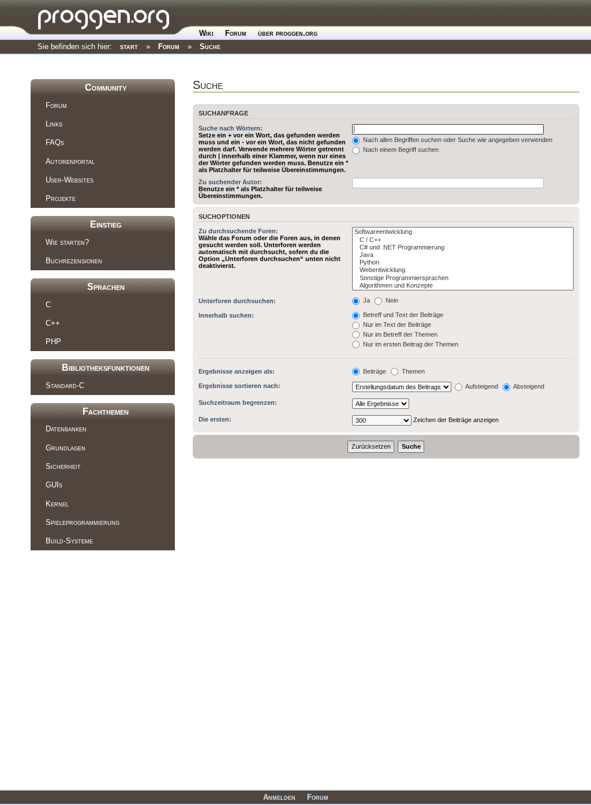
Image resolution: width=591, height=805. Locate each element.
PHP (53, 341)
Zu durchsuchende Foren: (238, 231)
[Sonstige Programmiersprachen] (462, 278)
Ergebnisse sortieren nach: (239, 385)
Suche (210, 46)
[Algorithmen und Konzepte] (462, 285)
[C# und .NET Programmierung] (462, 247)
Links (54, 124)
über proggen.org (287, 33)
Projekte (61, 198)
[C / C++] (462, 240)
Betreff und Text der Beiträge (402, 314)
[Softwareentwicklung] (462, 232)
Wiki (206, 33)
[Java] (462, 255)
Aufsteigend (481, 386)
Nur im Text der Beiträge (396, 324)
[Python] (462, 262)
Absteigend (528, 386)
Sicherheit (63, 466)
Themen (412, 371)
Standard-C (65, 385)
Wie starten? (67, 242)
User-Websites (69, 180)
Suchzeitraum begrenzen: (238, 402)
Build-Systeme (69, 540)
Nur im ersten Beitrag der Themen (409, 344)
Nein (391, 300)
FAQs (55, 142)
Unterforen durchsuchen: (237, 300)
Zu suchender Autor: (230, 181)
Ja (365, 300)
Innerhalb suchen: (226, 315)
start (129, 46)
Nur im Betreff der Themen (399, 334)
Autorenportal (70, 161)
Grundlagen (65, 448)
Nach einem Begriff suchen (400, 149)
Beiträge (373, 371)
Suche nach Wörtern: (231, 128)
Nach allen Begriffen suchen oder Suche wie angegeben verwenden (456, 139)
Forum (235, 33)
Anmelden (279, 797)
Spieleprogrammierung (82, 522)
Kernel (57, 504)
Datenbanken (66, 428)
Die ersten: (215, 419)
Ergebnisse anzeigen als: (237, 371)
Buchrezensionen (74, 260)
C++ (53, 323)
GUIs (54, 484)
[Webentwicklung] (462, 270)
